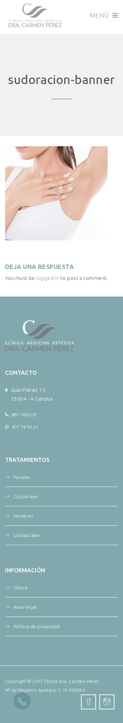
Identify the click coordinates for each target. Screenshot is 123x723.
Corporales (25, 496)
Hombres (23, 516)
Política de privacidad (37, 626)
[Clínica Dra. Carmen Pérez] (35, 15)
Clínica (20, 587)
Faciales (22, 477)
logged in (47, 278)
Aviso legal (25, 607)
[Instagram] (107, 702)
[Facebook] (88, 702)
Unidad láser (27, 535)
